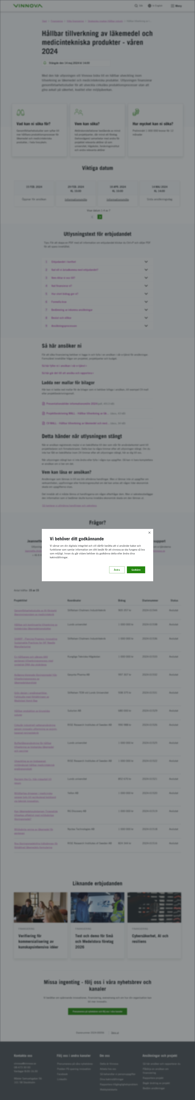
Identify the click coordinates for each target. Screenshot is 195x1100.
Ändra (117, 569)
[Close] (149, 532)
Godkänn (136, 569)
